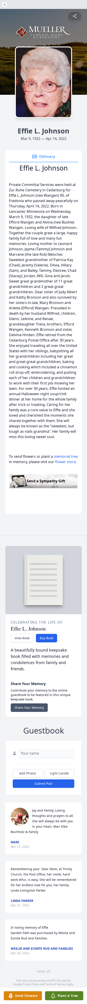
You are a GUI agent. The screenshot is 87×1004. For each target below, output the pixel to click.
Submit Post (43, 783)
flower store (65, 461)
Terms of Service (55, 984)
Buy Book (46, 638)
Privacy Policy (31, 984)
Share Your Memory (29, 707)
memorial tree (66, 456)
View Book (21, 638)
